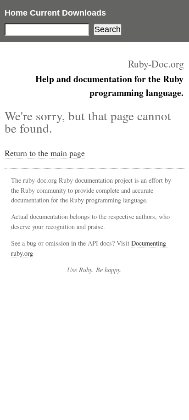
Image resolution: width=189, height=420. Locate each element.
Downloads (84, 12)
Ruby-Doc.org (156, 63)
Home (16, 12)
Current (45, 12)
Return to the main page (45, 152)
